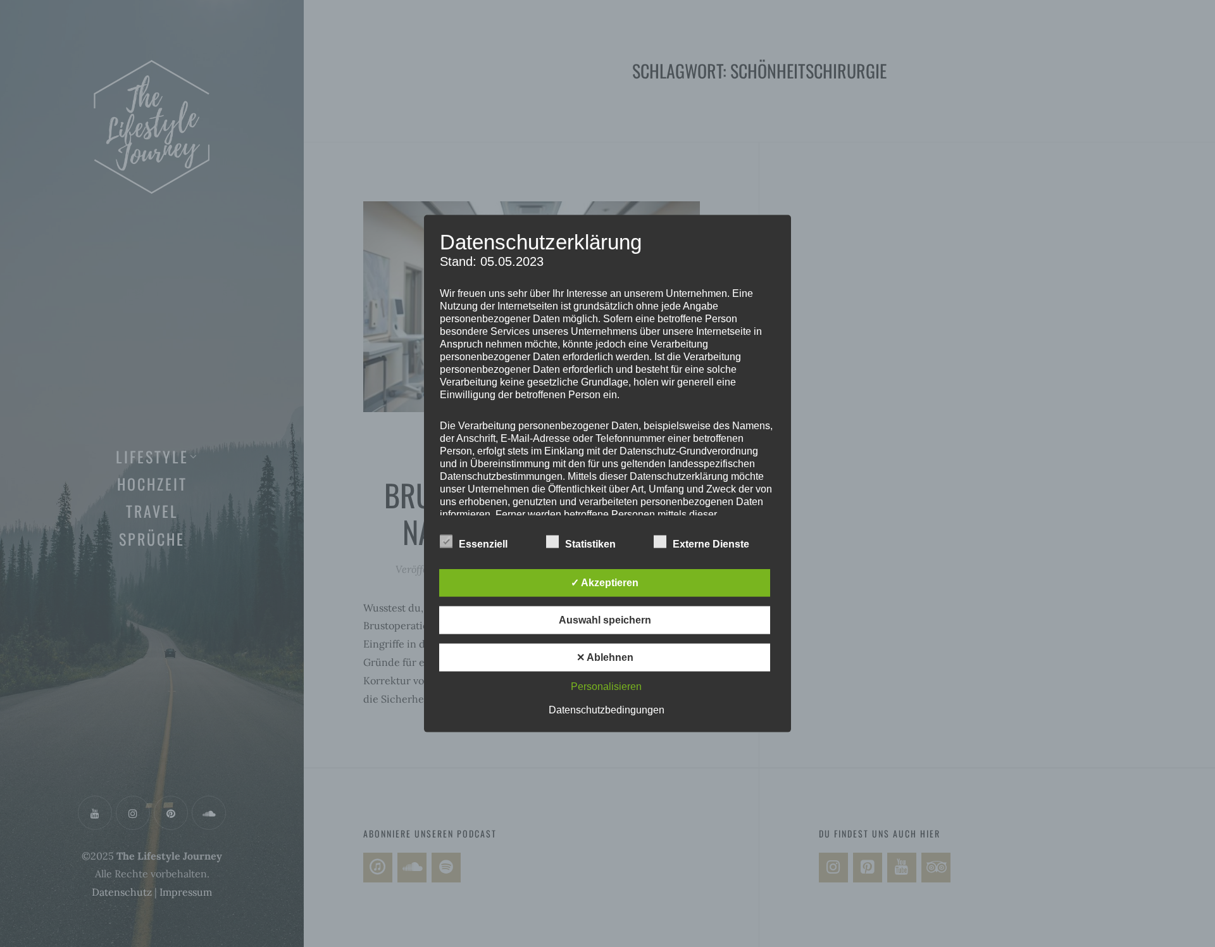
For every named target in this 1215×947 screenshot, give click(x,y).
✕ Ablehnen (604, 656)
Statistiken (590, 543)
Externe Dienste (711, 543)
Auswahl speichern (605, 619)
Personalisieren (606, 685)
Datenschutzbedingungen (606, 709)
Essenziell (483, 543)
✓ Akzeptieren (605, 582)
